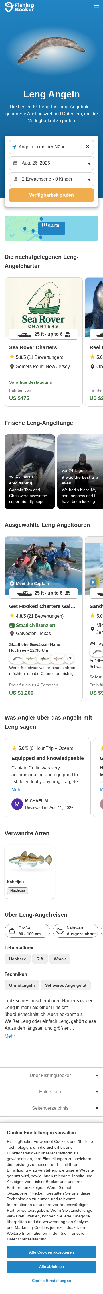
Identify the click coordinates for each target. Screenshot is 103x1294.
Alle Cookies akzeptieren (51, 1252)
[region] (51, 1208)
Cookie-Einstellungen (51, 1281)
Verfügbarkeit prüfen (51, 195)
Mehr (16, 789)
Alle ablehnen (51, 1266)
